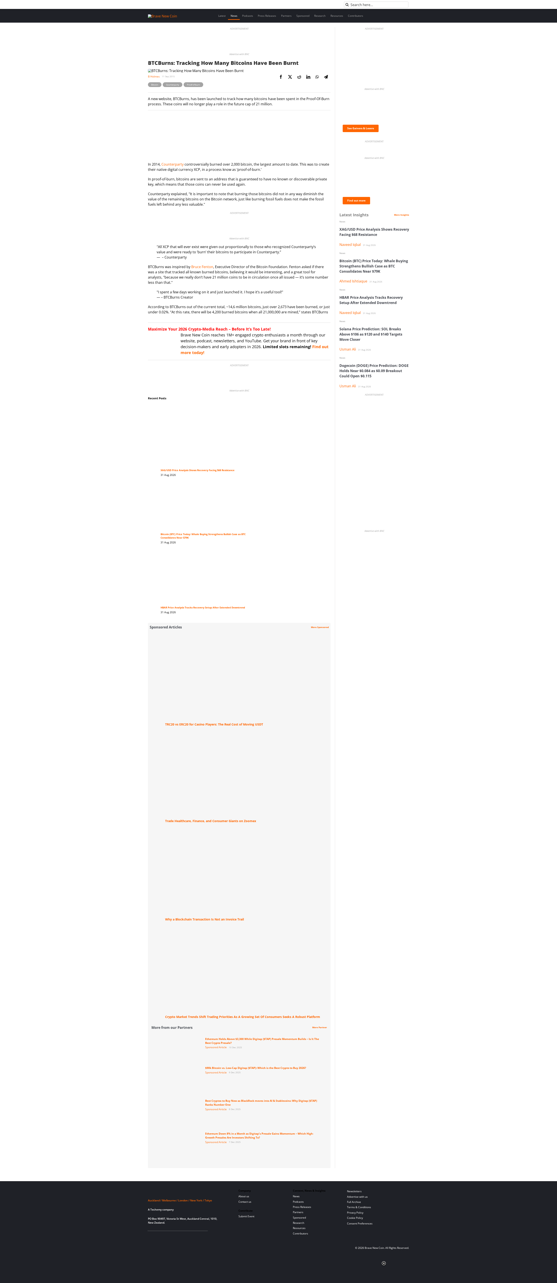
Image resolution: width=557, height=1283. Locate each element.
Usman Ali (347, 349)
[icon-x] (171, 1236)
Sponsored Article (216, 1047)
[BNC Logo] (188, 1192)
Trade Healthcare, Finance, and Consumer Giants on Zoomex (210, 821)
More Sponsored (320, 627)
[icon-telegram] (157, 1236)
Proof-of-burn (193, 84)
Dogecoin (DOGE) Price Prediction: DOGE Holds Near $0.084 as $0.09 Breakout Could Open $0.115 (374, 370)
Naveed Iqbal (350, 244)
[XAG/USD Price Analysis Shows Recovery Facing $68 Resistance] (206, 408)
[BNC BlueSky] (193, 1236)
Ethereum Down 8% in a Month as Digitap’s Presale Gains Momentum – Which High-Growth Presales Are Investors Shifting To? (259, 1135)
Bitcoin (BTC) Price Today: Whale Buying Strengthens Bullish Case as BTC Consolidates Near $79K (373, 266)
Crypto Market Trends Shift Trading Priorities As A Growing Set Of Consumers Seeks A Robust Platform (242, 1017)
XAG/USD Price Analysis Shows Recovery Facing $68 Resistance (198, 470)
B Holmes (154, 76)
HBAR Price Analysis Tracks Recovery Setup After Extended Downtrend (203, 607)
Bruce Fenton (202, 266)
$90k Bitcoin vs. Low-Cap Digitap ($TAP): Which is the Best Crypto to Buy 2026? (255, 1068)
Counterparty (172, 84)
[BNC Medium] (185, 1236)
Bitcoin (154, 84)
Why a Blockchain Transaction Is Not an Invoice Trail (204, 919)
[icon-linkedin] (164, 1236)
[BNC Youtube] (178, 1236)
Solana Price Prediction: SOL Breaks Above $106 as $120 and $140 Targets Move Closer (370, 334)
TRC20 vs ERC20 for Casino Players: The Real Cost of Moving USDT (214, 724)
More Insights (401, 214)
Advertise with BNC (239, 54)
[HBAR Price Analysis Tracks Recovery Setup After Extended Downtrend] (206, 555)
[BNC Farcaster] (200, 1236)
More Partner (319, 1027)
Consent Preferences (359, 1223)
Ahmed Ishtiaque (353, 281)
